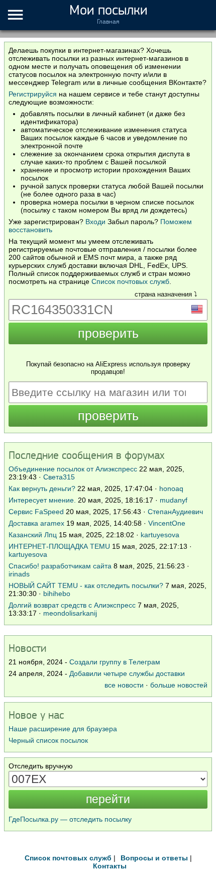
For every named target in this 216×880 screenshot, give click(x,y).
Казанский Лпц (33, 535)
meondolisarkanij (70, 613)
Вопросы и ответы (154, 858)
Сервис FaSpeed (36, 512)
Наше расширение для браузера (63, 729)
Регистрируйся (33, 94)
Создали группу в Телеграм (114, 662)
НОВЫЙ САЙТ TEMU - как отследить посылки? (86, 585)
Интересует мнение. (42, 500)
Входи (95, 222)
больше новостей (178, 685)
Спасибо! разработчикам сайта (60, 566)
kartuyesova (160, 535)
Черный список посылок (48, 740)
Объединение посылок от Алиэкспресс (73, 469)
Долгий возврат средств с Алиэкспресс (72, 605)
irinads (19, 574)
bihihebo (56, 594)
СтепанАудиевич (175, 512)
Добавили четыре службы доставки (127, 673)
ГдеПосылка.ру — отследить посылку (70, 819)
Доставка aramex (37, 523)
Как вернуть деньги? (42, 488)
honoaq (171, 488)
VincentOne (166, 523)
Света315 (59, 477)
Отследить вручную (41, 766)
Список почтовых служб (130, 281)
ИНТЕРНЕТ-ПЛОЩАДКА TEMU (59, 546)
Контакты (110, 866)
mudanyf (173, 500)
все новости (124, 685)
